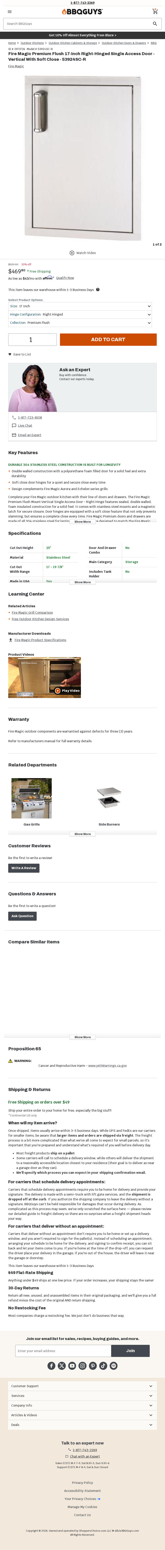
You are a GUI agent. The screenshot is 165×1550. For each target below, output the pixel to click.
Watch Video (86, 253)
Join (130, 1351)
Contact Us (82, 1515)
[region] (82, 161)
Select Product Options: (25, 300)
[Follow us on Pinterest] (93, 1366)
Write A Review (23, 868)
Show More (82, 521)
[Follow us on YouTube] (72, 1366)
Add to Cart (108, 339)
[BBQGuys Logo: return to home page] (82, 12)
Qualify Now (65, 278)
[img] (82, 158)
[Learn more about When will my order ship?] (97, 289)
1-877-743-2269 (83, 3)
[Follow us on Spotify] (114, 1366)
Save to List (22, 354)
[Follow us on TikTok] (103, 1366)
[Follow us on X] (62, 1366)
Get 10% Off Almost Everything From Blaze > (82, 35)
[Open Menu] (9, 12)
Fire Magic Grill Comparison (32, 612)
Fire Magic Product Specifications (40, 640)
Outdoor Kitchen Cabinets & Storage (73, 43)
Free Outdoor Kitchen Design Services (40, 619)
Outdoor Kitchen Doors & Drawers (124, 43)
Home (12, 43)
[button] (82, 1386)
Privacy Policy (82, 1483)
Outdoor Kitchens (32, 43)
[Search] (155, 23)
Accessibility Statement (82, 1491)
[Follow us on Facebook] (51, 1366)
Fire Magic (16, 66)
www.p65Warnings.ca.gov (107, 1066)
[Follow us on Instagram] (82, 1366)
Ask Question (22, 916)
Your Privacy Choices (80, 1499)
